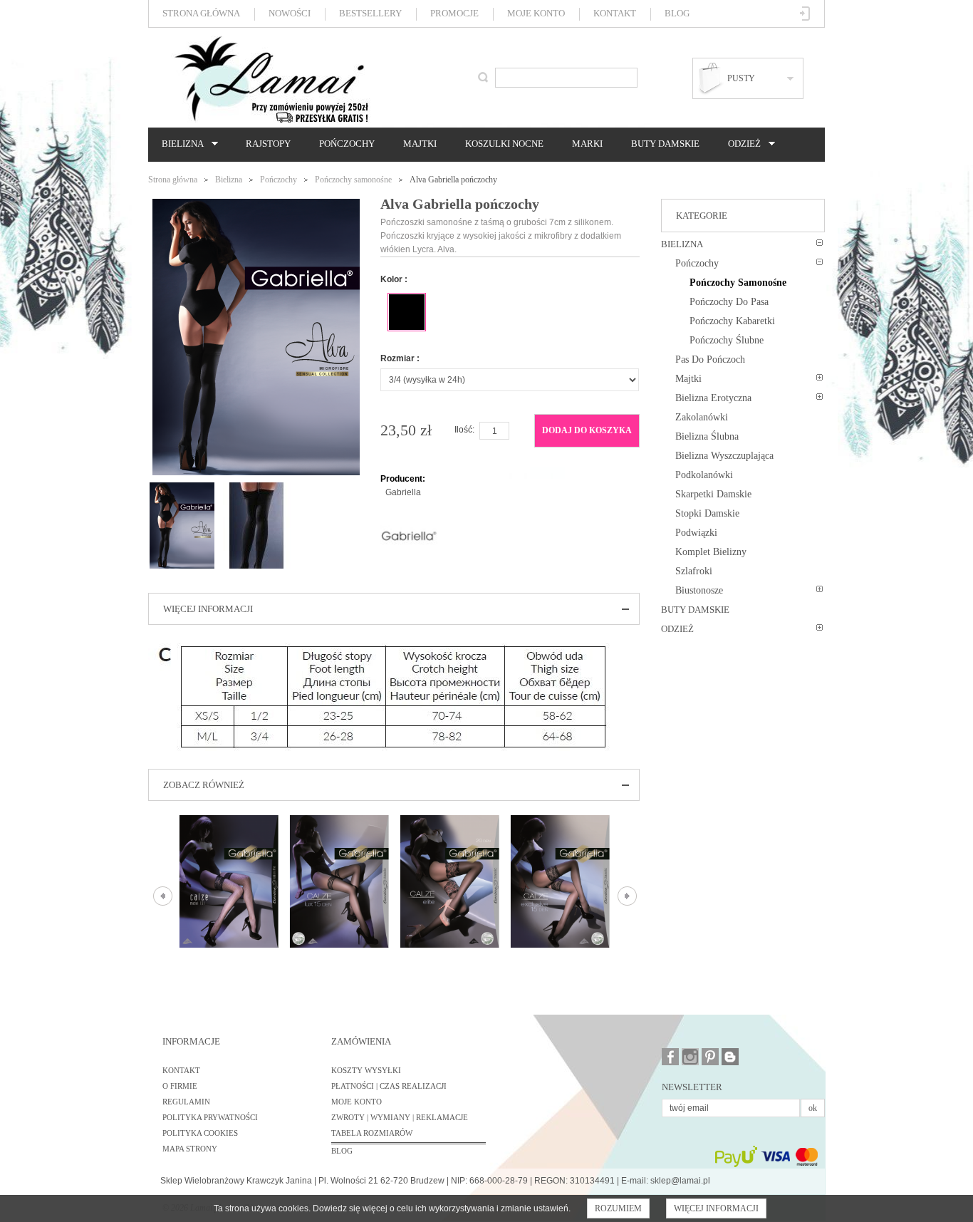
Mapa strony (189, 1148)
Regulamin (186, 1101)
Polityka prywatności (210, 1117)
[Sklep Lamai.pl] (270, 79)
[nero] (407, 312)
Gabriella (403, 492)
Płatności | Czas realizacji (389, 1086)
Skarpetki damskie (713, 494)
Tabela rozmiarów (371, 1133)
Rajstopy (268, 143)
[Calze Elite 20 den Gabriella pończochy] (449, 881)
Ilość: (464, 430)
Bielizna (179, 144)
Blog (677, 13)
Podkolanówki (704, 475)
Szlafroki (693, 571)
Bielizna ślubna (707, 436)
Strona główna (201, 13)
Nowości (290, 13)
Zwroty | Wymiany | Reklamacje (399, 1117)
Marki (587, 143)
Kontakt (614, 13)
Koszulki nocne (504, 143)
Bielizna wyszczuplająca (724, 455)
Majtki (420, 143)
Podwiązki (696, 532)
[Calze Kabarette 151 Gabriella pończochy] (229, 881)
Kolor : (393, 279)
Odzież (741, 144)
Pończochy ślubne (727, 340)
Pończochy (347, 143)
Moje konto (536, 13)
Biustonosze (699, 590)
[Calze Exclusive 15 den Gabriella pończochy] (560, 881)
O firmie (179, 1086)
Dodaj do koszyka (587, 430)
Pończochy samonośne (353, 180)
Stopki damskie (707, 513)
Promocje (454, 13)
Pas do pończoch (710, 359)
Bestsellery (370, 13)
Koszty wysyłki (366, 1070)
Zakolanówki (701, 417)
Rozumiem (618, 1208)
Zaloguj (805, 13)
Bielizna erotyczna (713, 398)
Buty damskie (665, 143)
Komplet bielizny (710, 552)
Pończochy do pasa (729, 301)
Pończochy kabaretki (732, 321)
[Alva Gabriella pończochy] (182, 489)
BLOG (342, 1150)
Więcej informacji (716, 1208)
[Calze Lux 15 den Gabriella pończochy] (339, 881)
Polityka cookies (200, 1133)
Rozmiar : (400, 358)
